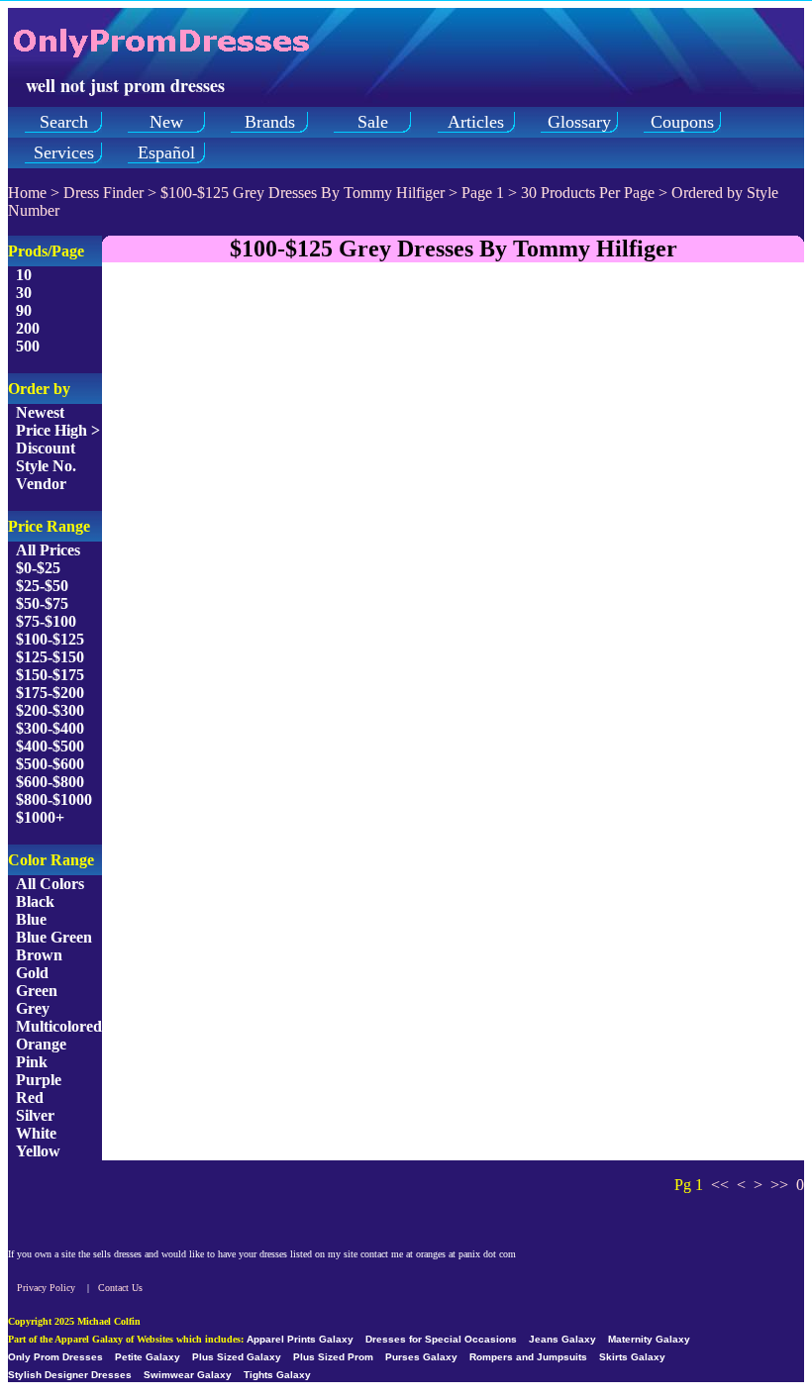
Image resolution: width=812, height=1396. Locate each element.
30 (24, 292)
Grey (33, 1008)
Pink (32, 1061)
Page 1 (482, 192)
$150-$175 (50, 674)
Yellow (38, 1151)
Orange (41, 1044)
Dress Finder (103, 192)
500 (28, 346)
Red (30, 1097)
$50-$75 (42, 603)
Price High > (58, 430)
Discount (45, 448)
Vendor (41, 483)
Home (27, 192)
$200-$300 (50, 710)
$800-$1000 (54, 799)
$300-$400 (50, 728)
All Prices (48, 550)
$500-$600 (50, 763)
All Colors (50, 883)
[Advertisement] (453, 416)
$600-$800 (50, 781)
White (36, 1133)
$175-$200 (50, 692)
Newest (40, 412)
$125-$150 (50, 656)
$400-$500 (50, 746)
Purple (38, 1079)
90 (24, 310)
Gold (32, 972)
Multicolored (59, 1026)
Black (35, 901)
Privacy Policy (46, 1287)
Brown (39, 955)
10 (24, 274)
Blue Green (54, 937)
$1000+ (40, 817)
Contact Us (120, 1287)
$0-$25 (38, 567)
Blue (31, 919)
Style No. (46, 465)
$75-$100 (46, 621)
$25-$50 (42, 585)
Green (36, 990)
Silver (35, 1115)
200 (28, 328)
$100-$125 (50, 639)
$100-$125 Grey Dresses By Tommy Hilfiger (304, 192)
